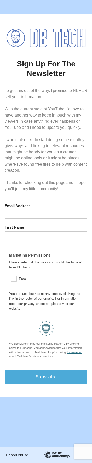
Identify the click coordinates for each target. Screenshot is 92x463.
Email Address (17, 206)
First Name (14, 227)
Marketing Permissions (29, 255)
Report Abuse (17, 455)
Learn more (74, 352)
